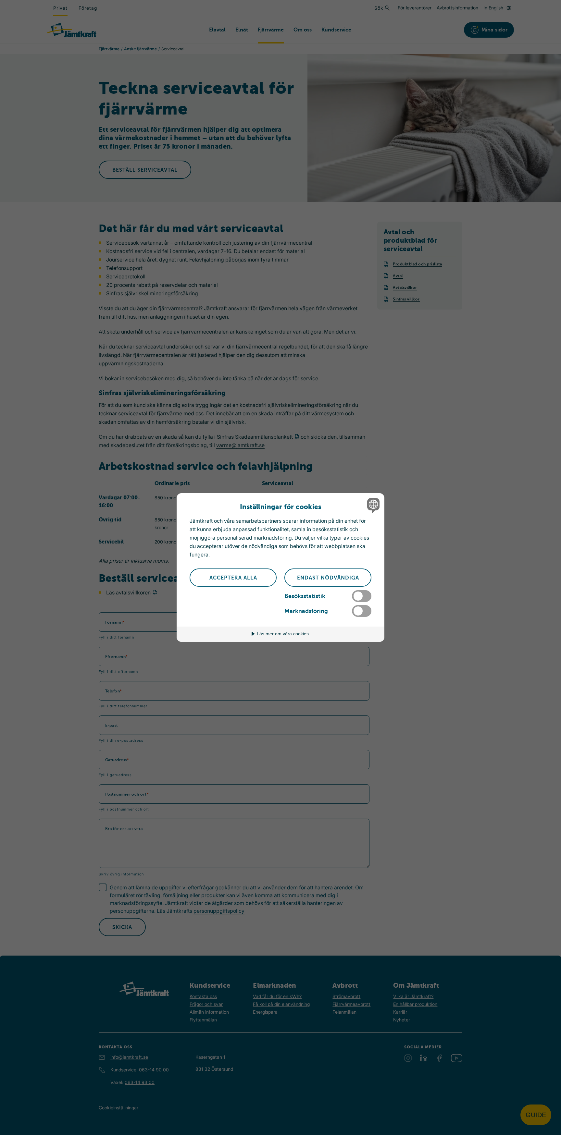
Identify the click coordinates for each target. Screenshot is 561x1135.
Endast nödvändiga (328, 578)
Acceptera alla (233, 578)
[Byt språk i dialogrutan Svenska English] (372, 505)
